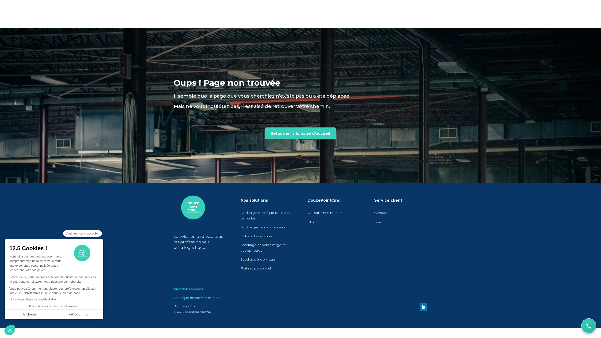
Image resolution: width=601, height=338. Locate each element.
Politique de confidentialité (197, 298)
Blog (312, 222)
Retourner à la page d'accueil (300, 133)
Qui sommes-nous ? (324, 213)
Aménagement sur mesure (263, 227)
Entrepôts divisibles (256, 236)
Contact (380, 213)
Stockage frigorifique (258, 259)
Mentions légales (188, 289)
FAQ (377, 221)
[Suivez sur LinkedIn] (423, 307)
